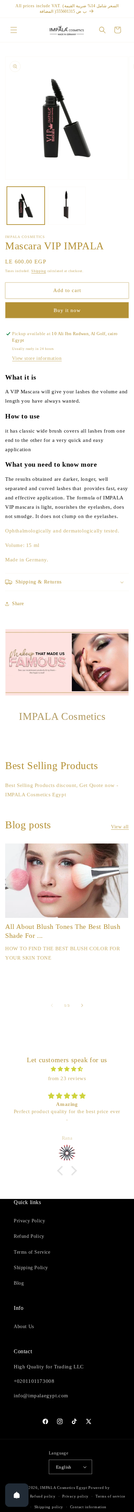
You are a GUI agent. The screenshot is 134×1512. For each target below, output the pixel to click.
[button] (13, 30)
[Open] (17, 1495)
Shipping (38, 271)
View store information (37, 358)
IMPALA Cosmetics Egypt (63, 1487)
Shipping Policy (31, 1267)
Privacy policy (75, 1496)
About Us (24, 1326)
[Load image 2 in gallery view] (67, 206)
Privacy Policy (29, 1220)
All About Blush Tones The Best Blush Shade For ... (63, 931)
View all (120, 826)
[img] (67, 1069)
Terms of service (110, 1496)
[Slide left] (51, 1005)
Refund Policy (29, 1236)
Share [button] (18, 603)
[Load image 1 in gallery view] (26, 206)
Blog (19, 1283)
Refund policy (43, 1496)
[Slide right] (82, 1005)
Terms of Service (32, 1252)
